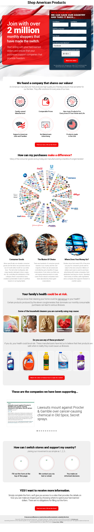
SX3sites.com (74, 519)
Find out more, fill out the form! (47, 144)
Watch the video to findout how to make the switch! (46, 377)
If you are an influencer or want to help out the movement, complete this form (47, 517)
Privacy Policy (55, 522)
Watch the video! (71, 60)
